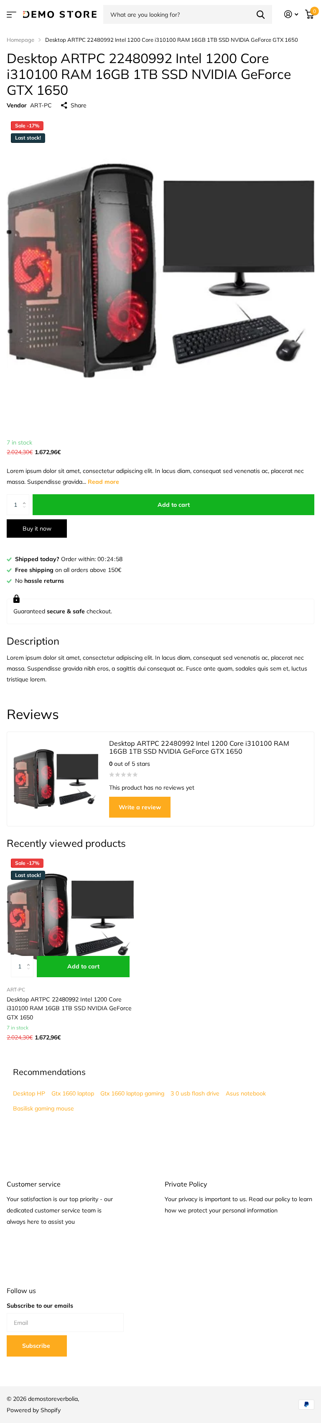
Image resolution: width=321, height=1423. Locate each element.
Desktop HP (29, 1093)
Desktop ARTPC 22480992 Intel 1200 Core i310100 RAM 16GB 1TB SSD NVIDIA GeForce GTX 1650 (69, 1008)
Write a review (140, 807)
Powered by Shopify (34, 1410)
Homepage (20, 39)
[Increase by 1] (26, 497)
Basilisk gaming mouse (43, 1108)
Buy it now (37, 528)
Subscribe (37, 1345)
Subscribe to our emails (40, 1305)
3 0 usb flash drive (195, 1093)
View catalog (11, 14)
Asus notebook (246, 1093)
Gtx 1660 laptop (72, 1093)
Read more (103, 481)
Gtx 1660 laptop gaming (132, 1093)
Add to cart (174, 504)
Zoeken (260, 14)
